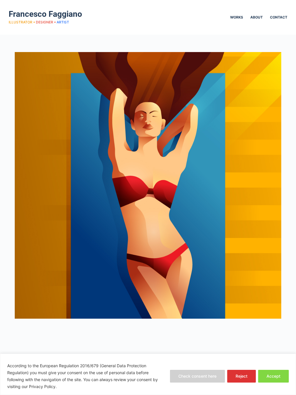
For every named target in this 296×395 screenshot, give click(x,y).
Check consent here (197, 376)
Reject (241, 376)
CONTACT (278, 17)
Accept (273, 376)
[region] (148, 374)
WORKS (236, 17)
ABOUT (256, 17)
